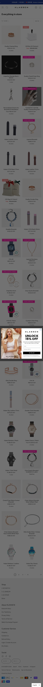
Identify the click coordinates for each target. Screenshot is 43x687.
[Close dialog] (41, 329)
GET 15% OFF (31, 352)
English (35, 685)
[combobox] (36, 685)
